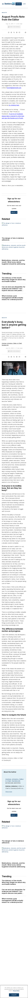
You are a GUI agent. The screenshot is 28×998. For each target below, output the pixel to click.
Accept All (14, 994)
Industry (4, 12)
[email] (19, 32)
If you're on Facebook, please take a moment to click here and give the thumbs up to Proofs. (13, 116)
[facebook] (8, 32)
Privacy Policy (16, 990)
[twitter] (14, 32)
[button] (3, 4)
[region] (14, 991)
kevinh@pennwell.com (14, 88)
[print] (25, 32)
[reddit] (16, 32)
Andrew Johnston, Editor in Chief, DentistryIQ (14, 780)
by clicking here (14, 105)
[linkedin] (11, 32)
